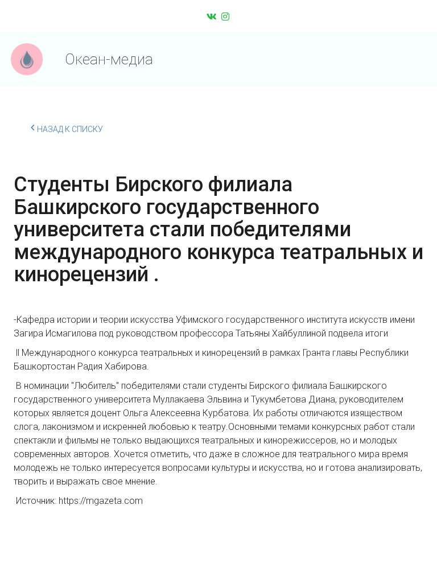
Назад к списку (70, 129)
